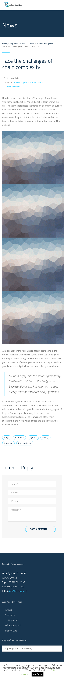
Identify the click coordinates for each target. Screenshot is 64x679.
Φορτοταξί (13, 620)
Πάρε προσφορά (13, 625)
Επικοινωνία (11, 630)
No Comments (13, 86)
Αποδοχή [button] (37, 674)
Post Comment (38, 529)
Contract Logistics (21, 82)
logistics (33, 437)
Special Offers (36, 82)
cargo (6, 437)
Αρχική (8, 609)
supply (45, 437)
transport (8, 443)
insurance (19, 437)
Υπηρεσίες (10, 615)
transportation (24, 443)
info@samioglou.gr (18, 591)
